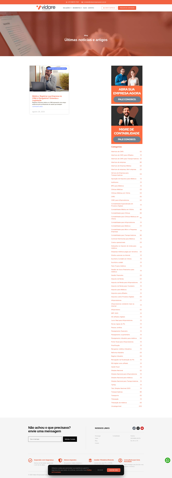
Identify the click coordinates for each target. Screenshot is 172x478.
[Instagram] (138, 428)
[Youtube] (142, 428)
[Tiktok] (134, 428)
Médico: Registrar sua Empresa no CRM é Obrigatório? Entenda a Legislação (47, 98)
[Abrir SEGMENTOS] (81, 7)
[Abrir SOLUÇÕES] (71, 7)
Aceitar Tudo (113, 470)
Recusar (100, 470)
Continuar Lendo (37, 106)
